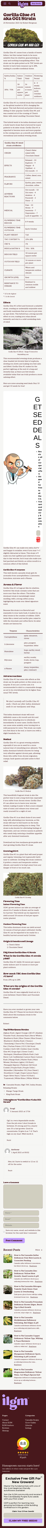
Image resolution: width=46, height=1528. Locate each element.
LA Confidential (16, 1057)
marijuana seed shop (26, 706)
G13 (24, 1046)
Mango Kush (14, 1060)
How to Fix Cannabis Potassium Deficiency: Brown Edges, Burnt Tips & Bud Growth (28, 1304)
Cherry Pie (19, 1044)
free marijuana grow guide (26, 842)
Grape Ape (16, 1052)
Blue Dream (36, 1038)
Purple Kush (16, 1068)
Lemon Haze (29, 1057)
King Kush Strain (13, 1094)
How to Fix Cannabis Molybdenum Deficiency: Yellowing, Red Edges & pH (26, 1320)
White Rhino (20, 1078)
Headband (18, 1054)
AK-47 (31, 1033)
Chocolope (29, 1044)
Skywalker (8, 1070)
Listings (28, 1428)
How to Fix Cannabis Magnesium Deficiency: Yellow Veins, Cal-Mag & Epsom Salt (28, 1372)
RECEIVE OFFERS (38, 539)
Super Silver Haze (11, 1076)
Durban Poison (14, 1046)
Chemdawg (9, 1044)
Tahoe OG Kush (27, 1076)
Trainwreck (9, 1078)
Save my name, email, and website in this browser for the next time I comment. (23, 1231)
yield (32, 927)
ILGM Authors (8, 1425)
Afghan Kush (8, 1033)
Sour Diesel (33, 1070)
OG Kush (29, 1062)
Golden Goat (26, 1049)
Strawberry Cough (12, 1073)
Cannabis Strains (13, 1085)
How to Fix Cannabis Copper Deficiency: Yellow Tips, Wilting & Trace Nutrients (28, 1338)
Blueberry (8, 1041)
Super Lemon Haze (29, 1073)
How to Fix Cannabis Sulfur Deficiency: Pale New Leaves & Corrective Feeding (27, 1258)
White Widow (33, 1078)
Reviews (5, 1428)
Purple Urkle (28, 1068)
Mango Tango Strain (14, 1091)
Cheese (29, 1041)
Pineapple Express (11, 1065)
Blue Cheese (24, 1038)
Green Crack (27, 1052)
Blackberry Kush (11, 1038)
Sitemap (5, 1431)
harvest (9, 913)
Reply (9, 1140)
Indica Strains (36, 1085)
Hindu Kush (29, 1054)
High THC (25, 1085)
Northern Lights (17, 1062)
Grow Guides (30, 1423)
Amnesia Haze (23, 1036)
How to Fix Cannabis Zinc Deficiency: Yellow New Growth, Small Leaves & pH (26, 1273)
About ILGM (7, 1423)
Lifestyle (28, 1425)
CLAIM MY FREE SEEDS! (23, 1520)
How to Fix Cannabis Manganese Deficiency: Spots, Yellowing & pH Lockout (27, 1354)
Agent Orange (22, 1033)
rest (29, 811)
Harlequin (8, 1054)
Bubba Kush (19, 1041)
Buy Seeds (36, 4)
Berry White (35, 1036)
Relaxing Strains (10, 1088)
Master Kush (26, 1060)
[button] (9, 4)
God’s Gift (15, 1049)
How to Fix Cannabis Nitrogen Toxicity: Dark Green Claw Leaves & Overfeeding (27, 1289)
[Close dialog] (41, 1477)
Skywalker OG (20, 1070)
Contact (5, 1420)
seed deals (28, 383)
